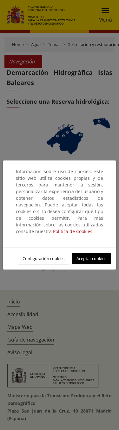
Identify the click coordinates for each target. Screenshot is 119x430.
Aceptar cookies (91, 258)
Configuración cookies (43, 258)
